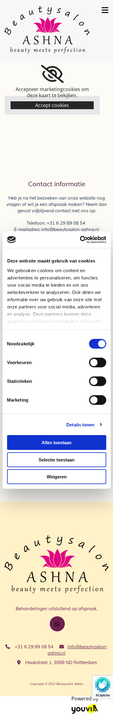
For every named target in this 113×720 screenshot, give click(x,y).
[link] (52, 74)
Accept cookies (52, 105)
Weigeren (57, 476)
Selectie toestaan (56, 459)
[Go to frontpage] (47, 30)
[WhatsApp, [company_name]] (57, 623)
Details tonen (80, 424)
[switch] (97, 362)
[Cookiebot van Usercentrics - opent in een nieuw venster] (80, 239)
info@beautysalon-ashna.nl (70, 229)
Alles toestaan (56, 442)
